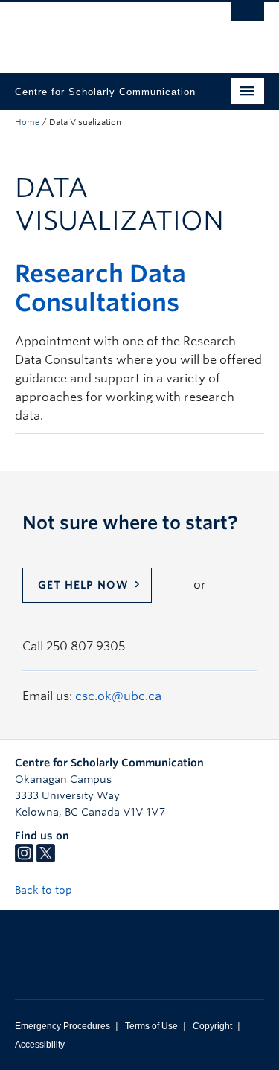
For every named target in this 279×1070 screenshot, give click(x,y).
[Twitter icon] (45, 859)
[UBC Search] (247, 18)
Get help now (83, 585)
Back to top (45, 890)
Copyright (212, 1026)
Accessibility (40, 1044)
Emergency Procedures (62, 1026)
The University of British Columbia (102, 30)
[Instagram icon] (24, 859)
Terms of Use (151, 1026)
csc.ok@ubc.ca (118, 696)
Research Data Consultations (100, 288)
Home (27, 122)
